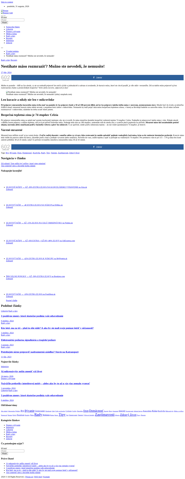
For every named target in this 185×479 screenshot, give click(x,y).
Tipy (48, 153)
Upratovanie (73, 415)
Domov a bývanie (13, 31)
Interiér (122, 411)
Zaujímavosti (63, 153)
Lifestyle (9, 29)
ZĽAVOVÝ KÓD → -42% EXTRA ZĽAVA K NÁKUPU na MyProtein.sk (36, 258)
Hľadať (4, 17)
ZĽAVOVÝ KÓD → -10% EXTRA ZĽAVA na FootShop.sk (30, 294)
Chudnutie (48, 411)
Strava (56, 415)
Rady (43, 153)
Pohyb (14, 415)
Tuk (67, 415)
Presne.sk (29, 477)
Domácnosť (27, 153)
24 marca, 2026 (7, 376)
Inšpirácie (10, 40)
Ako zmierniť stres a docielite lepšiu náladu (18, 166)
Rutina (52, 415)
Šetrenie (143, 415)
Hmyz (110, 411)
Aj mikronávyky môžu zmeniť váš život (21, 371)
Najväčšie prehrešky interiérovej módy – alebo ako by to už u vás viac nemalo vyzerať (45, 383)
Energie (106, 411)
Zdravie (9, 43)
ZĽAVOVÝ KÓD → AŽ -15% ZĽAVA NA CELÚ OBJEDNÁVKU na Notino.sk (39, 223)
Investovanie (129, 411)
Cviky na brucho (60, 411)
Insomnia (115, 411)
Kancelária (147, 411)
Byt (7, 153)
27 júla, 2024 (6, 72)
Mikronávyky (169, 411)
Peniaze (10, 415)
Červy (138, 415)
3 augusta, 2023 (7, 345)
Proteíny (27, 415)
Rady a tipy (10, 36)
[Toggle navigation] (2, 15)
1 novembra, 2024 (8, 388)
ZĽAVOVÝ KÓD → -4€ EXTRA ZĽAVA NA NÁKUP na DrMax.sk (34, 205)
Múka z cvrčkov (179, 411)
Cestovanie (40, 411)
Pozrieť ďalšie (11, 300)
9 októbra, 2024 (7, 321)
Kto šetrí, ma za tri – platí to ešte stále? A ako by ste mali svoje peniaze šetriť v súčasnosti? (47, 328)
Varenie (54, 153)
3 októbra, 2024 (7, 333)
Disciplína (80, 411)
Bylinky (17, 411)
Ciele (53, 411)
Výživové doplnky (89, 415)
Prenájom (20, 415)
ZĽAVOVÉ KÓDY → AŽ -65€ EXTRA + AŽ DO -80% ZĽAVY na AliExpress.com (40, 241)
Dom (19, 153)
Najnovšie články (13, 27)
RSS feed (38, 477)
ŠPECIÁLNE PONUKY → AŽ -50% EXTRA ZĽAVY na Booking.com (35, 276)
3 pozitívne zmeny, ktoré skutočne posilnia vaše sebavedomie (32, 316)
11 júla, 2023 (6, 357)
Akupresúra (11, 411)
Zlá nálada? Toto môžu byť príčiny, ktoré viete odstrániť (23, 163)
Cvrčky (74, 411)
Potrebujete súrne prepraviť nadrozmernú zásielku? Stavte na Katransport (40, 352)
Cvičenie (69, 411)
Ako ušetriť (4, 411)
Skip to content (7, 2)
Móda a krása (11, 34)
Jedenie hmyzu (138, 411)
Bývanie (13, 153)
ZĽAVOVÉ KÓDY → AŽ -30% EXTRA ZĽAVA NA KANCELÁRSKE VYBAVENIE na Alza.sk (46, 187)
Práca (32, 415)
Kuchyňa (36, 153)
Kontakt (46, 477)
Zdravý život (74, 153)
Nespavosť (4, 415)
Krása (154, 411)
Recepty (9, 38)
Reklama (46, 415)
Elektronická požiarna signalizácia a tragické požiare (28, 340)
